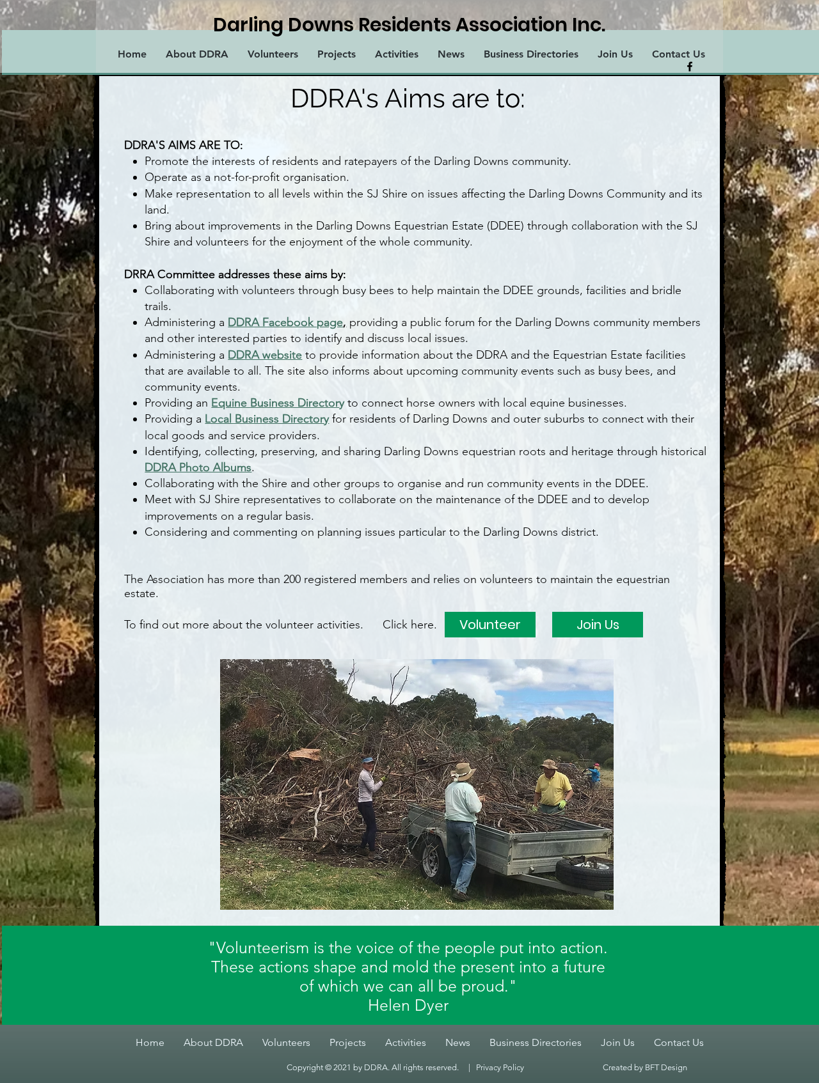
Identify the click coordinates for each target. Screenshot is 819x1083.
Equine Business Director (275, 403)
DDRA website (265, 355)
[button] (417, 784)
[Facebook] (689, 66)
